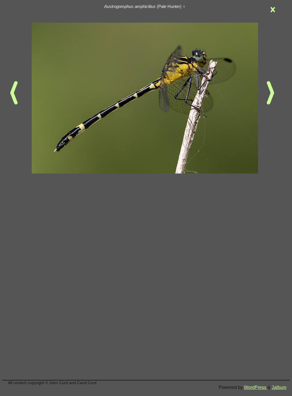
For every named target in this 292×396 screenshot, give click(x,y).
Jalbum (279, 387)
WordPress (255, 387)
